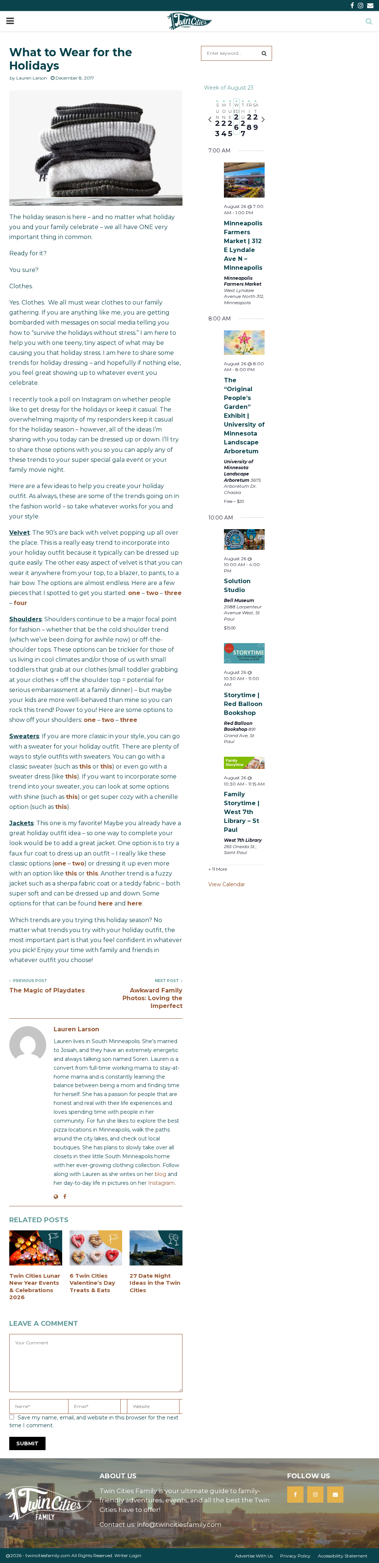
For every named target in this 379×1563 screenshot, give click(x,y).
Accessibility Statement (343, 1556)
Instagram (161, 1183)
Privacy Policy (295, 1556)
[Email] (335, 1494)
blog (160, 1174)
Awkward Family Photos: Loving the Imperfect (152, 998)
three (173, 592)
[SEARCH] (264, 53)
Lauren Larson (31, 78)
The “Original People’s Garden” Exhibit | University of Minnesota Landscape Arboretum (244, 416)
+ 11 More (217, 869)
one (134, 592)
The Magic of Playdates (47, 990)
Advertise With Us (254, 1556)
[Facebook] (295, 1494)
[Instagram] (315, 1494)
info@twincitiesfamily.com (179, 1524)
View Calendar (226, 884)
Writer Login (127, 1555)
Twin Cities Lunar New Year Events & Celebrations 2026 (34, 1286)
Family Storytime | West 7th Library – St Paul (241, 812)
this (85, 766)
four (20, 602)
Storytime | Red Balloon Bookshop (243, 704)
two (152, 592)
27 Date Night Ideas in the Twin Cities (155, 1283)
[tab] (217, 119)
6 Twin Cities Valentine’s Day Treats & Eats (92, 1283)
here (105, 903)
